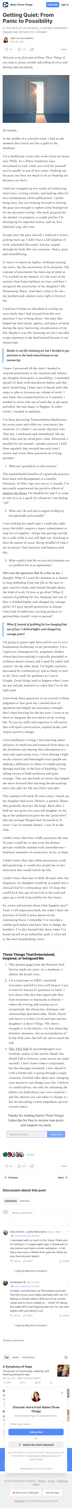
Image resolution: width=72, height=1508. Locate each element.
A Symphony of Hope (17, 1366)
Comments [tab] (11, 1200)
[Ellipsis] (67, 1231)
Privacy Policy (36, 1458)
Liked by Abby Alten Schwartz (27, 1235)
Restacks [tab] (25, 1200)
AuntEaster (16, 1282)
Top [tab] (7, 1357)
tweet (29, 964)
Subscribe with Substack (38, 1444)
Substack (19, 1500)
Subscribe (52, 4)
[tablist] (17, 1201)
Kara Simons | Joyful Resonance (28, 1231)
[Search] (66, 1357)
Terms (51, 1480)
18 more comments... (14, 1340)
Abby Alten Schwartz (22, 38)
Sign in (65, 4)
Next (61, 1177)
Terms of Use (52, 1452)
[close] (62, 1392)
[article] (36, 1375)
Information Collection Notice (42, 1455)
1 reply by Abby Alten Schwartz (30, 1270)
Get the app (52, 1492)
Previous (13, 1177)
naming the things (15, 493)
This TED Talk (19, 1049)
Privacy (42, 1480)
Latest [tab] (15, 1357)
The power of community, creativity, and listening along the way (26, 1372)
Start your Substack (27, 1492)
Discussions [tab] (28, 1357)
